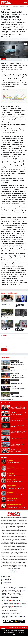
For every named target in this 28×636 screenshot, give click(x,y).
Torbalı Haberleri (13, 616)
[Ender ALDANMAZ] (3, 486)
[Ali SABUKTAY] (3, 493)
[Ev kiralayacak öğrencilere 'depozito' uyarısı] (7, 298)
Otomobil (4, 593)
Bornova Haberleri (15, 601)
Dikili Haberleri (5, 604)
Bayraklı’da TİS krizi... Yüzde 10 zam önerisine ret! (17, 363)
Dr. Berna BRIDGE (11, 479)
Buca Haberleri (5, 603)
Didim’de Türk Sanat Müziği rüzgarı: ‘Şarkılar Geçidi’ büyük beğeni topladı (18, 376)
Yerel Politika (19, 596)
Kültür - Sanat (5, 594)
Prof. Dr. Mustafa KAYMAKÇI (14, 504)
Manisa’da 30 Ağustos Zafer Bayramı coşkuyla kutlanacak (17, 383)
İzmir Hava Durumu (6, 576)
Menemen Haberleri (17, 612)
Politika (22, 594)
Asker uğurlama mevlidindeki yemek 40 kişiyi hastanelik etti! (20, 329)
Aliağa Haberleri (14, 597)
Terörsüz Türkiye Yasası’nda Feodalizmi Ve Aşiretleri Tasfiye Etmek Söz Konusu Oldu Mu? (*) (16, 506)
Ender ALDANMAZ (11, 485)
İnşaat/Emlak (15, 591)
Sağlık (3, 596)
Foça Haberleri (13, 604)
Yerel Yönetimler (14, 6)
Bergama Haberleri (16, 600)
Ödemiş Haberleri (16, 613)
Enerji (9, 591)
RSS (3, 628)
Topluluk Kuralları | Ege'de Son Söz (14, 588)
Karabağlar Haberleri (18, 606)
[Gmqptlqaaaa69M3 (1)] (14, 96)
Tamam (14, 634)
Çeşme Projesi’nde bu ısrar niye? (15, 494)
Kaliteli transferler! (11, 500)
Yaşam (17, 594)
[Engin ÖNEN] (3, 468)
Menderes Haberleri (6, 612)
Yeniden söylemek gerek (13, 462)
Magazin (12, 594)
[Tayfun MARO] (3, 461)
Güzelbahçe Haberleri (7, 606)
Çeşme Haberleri (14, 603)
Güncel (3, 6)
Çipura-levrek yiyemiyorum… (14, 475)
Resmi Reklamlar (5, 617)
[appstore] (8, 621)
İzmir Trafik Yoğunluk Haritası (9, 578)
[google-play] (20, 621)
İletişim (3, 588)
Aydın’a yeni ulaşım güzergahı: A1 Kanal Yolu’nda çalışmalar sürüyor (17, 395)
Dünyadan (13, 386)
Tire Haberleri (5, 616)
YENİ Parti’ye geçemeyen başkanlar (16, 468)
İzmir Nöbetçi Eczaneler (8, 575)
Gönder (4, 349)
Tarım (9, 593)
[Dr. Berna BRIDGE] (3, 480)
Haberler (3, 9)
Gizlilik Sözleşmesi (22, 587)
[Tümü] (26, 357)
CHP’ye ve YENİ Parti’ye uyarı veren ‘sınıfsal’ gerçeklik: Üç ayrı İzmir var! (15, 488)
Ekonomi (22, 6)
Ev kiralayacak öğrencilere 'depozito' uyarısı (18, 370)
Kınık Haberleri (5, 610)
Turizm (14, 593)
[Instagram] (16, 571)
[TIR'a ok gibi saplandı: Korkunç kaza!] (7, 312)
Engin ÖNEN (10, 467)
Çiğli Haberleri (23, 603)
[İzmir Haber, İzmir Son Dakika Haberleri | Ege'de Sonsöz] (6, 2)
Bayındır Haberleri (15, 599)
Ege (7, 6)
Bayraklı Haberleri (15, 360)
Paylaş (4, 59)
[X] (14, 571)
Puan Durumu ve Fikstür (7, 579)
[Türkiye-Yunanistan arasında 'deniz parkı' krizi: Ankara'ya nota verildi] (21, 298)
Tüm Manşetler (6, 580)
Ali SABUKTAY (10, 492)
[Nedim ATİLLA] (3, 474)
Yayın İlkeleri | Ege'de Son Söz (8, 590)
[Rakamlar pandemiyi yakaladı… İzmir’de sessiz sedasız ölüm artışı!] (14, 49)
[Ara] (24, 2)
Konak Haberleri (13, 610)
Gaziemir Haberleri (22, 604)
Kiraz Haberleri (16, 609)
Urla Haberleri (22, 616)
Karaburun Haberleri (6, 607)
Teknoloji (13, 596)
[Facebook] (12, 571)
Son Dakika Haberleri (7, 582)
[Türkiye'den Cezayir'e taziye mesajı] (7, 323)
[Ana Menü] (26, 2)
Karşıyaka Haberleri (17, 607)
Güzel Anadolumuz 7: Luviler (14, 481)
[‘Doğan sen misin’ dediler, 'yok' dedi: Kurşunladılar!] (21, 312)
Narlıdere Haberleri (6, 613)
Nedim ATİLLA (10, 473)
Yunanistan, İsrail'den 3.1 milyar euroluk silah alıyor (18, 389)
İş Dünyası (22, 591)
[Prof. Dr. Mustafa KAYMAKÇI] (3, 505)
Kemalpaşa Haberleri (6, 609)
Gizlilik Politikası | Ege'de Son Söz (9, 587)
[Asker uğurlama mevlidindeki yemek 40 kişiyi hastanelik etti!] (21, 323)
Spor (8, 596)
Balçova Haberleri (6, 599)
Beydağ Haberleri (6, 601)
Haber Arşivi (5, 583)
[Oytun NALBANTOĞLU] (3, 499)
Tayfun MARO (10, 460)
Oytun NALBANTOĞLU (12, 498)
